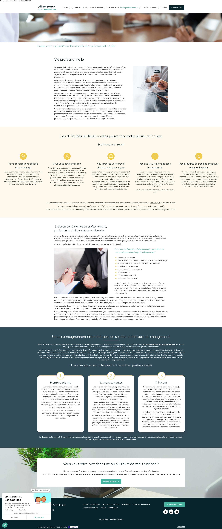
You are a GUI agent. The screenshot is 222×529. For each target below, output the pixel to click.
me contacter (162, 474)
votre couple (155, 203)
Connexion (181, 527)
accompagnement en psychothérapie (159, 344)
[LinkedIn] (176, 511)
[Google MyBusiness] (171, 511)
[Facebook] (165, 511)
